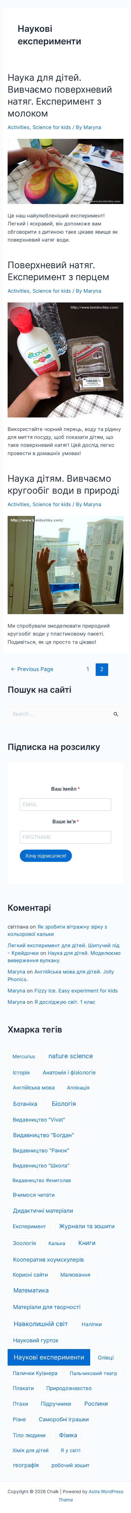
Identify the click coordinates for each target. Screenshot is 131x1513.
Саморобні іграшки (64, 1419)
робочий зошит (70, 1465)
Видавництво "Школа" (41, 1166)
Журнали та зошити (87, 1226)
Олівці (106, 1358)
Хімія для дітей (30, 1450)
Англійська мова (34, 1088)
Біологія (64, 1103)
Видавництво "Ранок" (41, 1150)
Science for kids (52, 127)
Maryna (16, 972)
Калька (56, 1243)
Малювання (75, 1275)
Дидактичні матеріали (43, 1210)
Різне (19, 1419)
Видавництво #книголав (41, 1180)
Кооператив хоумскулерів (48, 1259)
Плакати (23, 1388)
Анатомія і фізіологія (69, 1072)
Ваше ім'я (64, 822)
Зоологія (24, 1243)
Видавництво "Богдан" (43, 1135)
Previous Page (32, 669)
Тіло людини (29, 1435)
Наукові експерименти (49, 1357)
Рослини (96, 1403)
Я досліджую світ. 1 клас (64, 1002)
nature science (70, 1056)
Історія (21, 1073)
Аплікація (78, 1088)
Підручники (56, 1403)
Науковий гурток (35, 1340)
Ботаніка (25, 1103)
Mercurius (23, 1056)
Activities (19, 127)
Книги (87, 1243)
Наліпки (92, 1324)
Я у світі (70, 1450)
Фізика (68, 1435)
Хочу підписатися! (45, 856)
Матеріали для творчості (46, 1306)
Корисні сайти (30, 1275)
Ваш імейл (64, 789)
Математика (31, 1290)
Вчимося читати (34, 1195)
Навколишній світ (41, 1324)
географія (26, 1465)
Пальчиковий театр (93, 1373)
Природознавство (69, 1388)
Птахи (20, 1404)
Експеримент (29, 1226)
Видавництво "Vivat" (39, 1120)
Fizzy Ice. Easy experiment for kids (76, 991)
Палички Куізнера (35, 1373)
